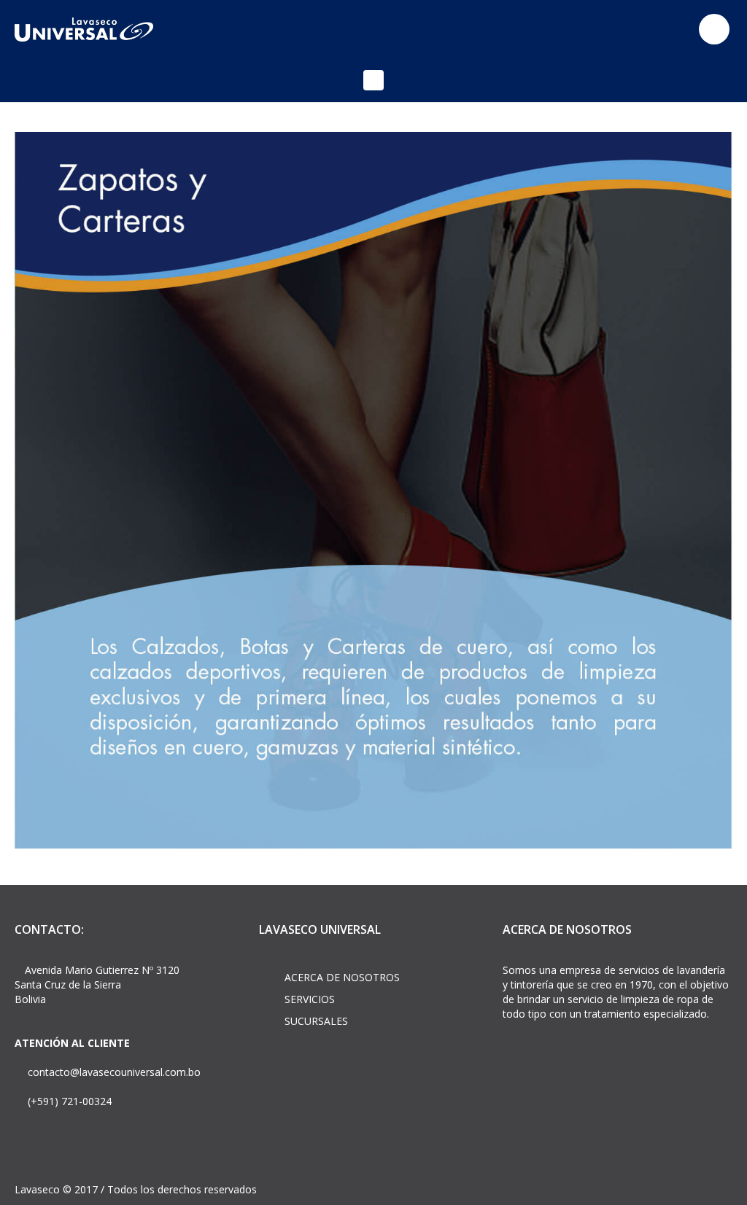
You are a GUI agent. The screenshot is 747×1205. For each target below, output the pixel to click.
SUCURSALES (316, 1021)
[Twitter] (644, 29)
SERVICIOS (310, 999)
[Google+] (671, 29)
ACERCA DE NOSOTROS (342, 977)
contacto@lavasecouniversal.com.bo (113, 1072)
